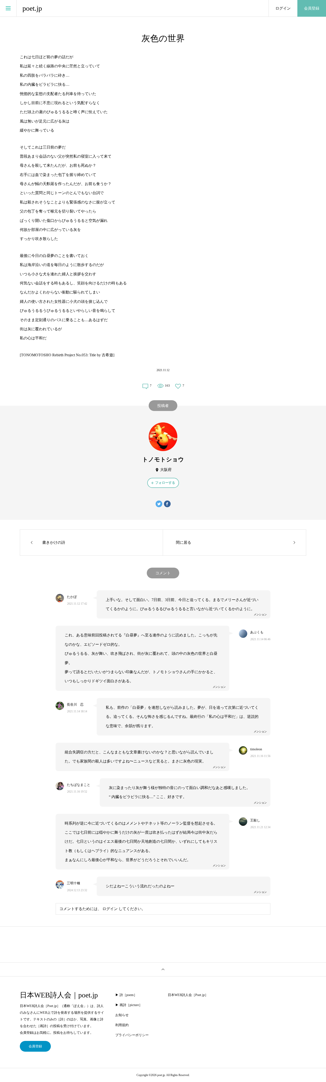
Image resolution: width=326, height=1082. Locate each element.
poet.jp (32, 8)
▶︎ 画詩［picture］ (128, 1005)
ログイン (283, 8)
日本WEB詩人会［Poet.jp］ (188, 995)
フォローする (165, 483)
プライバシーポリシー (132, 1035)
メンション (260, 614)
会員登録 (311, 8)
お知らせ (122, 1015)
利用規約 (122, 1025)
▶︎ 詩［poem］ (126, 995)
